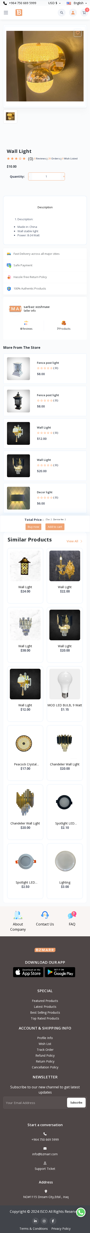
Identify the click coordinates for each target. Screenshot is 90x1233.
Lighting (64, 882)
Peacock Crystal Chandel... (25, 764)
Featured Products (45, 1001)
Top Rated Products (45, 1018)
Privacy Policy (61, 1228)
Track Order (45, 1050)
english (78, 3)
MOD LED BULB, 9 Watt (64, 705)
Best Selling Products (45, 1012)
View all (73, 541)
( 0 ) (55, 368)
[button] (28, 972)
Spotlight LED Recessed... (64, 823)
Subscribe (76, 1102)
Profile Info (45, 1038)
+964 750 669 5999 (22, 3)
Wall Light (25, 587)
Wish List (45, 1044)
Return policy (45, 1061)
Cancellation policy (45, 1067)
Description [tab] (45, 207)
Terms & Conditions (33, 1228)
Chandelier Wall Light (65, 764)
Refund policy (45, 1055)
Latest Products (45, 1007)
